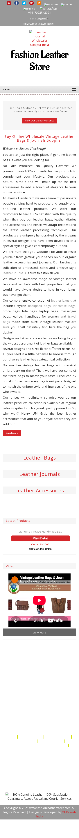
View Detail (40, 538)
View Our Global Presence (39, 120)
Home (27, 24)
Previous (3, 99)
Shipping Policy (58, 737)
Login (50, 24)
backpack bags (39, 306)
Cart (43, 24)
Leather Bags (39, 457)
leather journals (14, 273)
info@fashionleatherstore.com (37, 726)
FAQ (12, 737)
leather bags (60, 300)
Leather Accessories (39, 490)
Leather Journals (39, 474)
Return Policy (25, 741)
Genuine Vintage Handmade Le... (40, 531)
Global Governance (39, 750)
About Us (35, 24)
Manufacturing (55, 745)
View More (39, 632)
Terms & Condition (25, 745)
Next (76, 99)
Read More (12, 433)
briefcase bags (64, 306)
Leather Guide (31, 737)
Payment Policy (51, 741)
